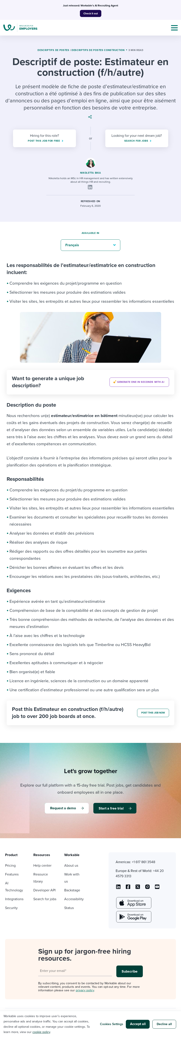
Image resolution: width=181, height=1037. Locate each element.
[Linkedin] (90, 187)
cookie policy (41, 1032)
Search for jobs (44, 899)
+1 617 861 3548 (143, 862)
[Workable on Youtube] (137, 888)
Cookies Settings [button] (111, 1024)
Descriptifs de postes (53, 50)
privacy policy (85, 990)
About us (71, 865)
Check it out (90, 13)
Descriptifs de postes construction (98, 50)
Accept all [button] (138, 1024)
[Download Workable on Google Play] (133, 916)
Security (11, 908)
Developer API (44, 890)
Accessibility (74, 899)
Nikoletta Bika (90, 172)
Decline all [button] (164, 1024)
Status (69, 908)
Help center (42, 865)
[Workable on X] (147, 888)
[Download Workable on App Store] (133, 903)
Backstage (72, 890)
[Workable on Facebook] (128, 888)
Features (12, 874)
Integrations (14, 899)
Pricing (10, 865)
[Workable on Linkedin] (118, 888)
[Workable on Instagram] (157, 888)
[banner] (90, 382)
